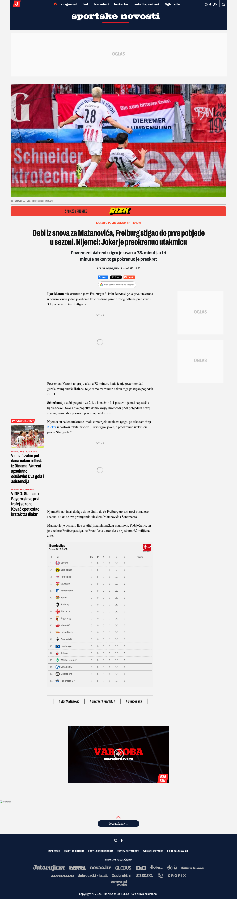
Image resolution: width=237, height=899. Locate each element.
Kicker (52, 426)
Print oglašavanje (177, 851)
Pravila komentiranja (100, 851)
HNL (85, 4)
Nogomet (69, 4)
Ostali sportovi (146, 4)
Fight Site (172, 4)
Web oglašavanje (153, 851)
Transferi (101, 4)
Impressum (54, 851)
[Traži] (223, 4)
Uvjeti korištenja (74, 851)
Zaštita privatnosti (128, 851)
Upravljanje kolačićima (118, 860)
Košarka (121, 4)
